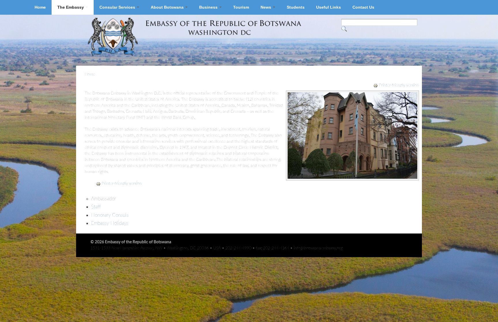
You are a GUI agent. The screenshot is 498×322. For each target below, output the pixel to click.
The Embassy (71, 7)
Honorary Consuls (110, 215)
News (266, 7)
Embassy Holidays (109, 223)
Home (40, 7)
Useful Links (328, 7)
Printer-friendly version (399, 85)
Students (296, 7)
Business (209, 7)
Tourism (241, 7)
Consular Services (117, 7)
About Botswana (168, 7)
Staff (96, 206)
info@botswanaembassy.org (318, 248)
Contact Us (363, 7)
